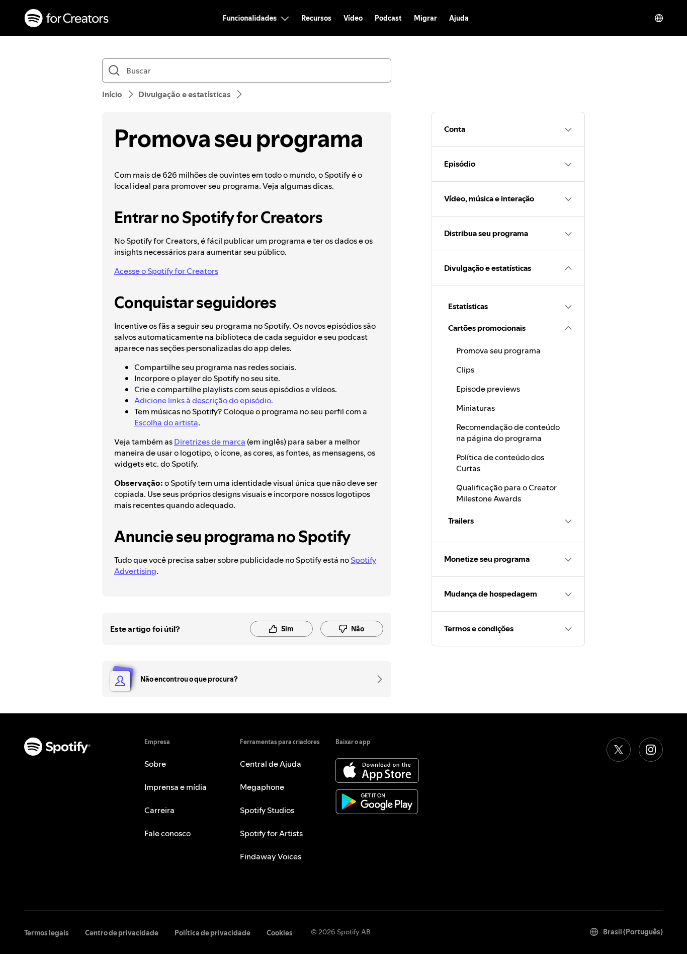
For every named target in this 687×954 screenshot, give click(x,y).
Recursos (316, 18)
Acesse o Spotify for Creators (166, 270)
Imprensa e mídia (175, 786)
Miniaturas (475, 407)
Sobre (155, 763)
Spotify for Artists (271, 833)
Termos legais (46, 933)
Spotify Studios (267, 810)
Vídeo (353, 18)
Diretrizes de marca (209, 441)
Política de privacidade (212, 933)
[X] (619, 750)
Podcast (388, 18)
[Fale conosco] (376, 679)
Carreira (159, 810)
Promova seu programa (498, 350)
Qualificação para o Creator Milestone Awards (506, 493)
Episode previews (488, 388)
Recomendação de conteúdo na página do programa (508, 432)
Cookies (280, 933)
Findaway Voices (270, 856)
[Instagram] (651, 750)
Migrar (425, 18)
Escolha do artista (166, 422)
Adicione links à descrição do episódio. (203, 400)
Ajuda (459, 18)
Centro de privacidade (121, 933)
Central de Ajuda (270, 763)
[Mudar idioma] (659, 18)
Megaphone (262, 786)
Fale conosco (167, 833)
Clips (465, 369)
